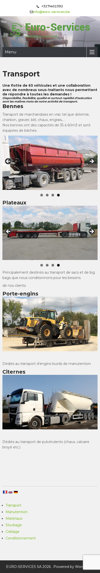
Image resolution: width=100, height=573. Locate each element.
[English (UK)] (10, 493)
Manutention (17, 512)
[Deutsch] (15, 492)
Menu (11, 52)
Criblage (12, 531)
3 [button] (52, 195)
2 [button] (47, 195)
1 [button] (41, 195)
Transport (13, 505)
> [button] (91, 161)
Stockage (14, 525)
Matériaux (14, 518)
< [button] (8, 161)
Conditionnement (21, 538)
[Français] (5, 492)
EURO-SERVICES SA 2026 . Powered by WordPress (50, 566)
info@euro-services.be (51, 12)
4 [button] (58, 195)
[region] (49, 163)
